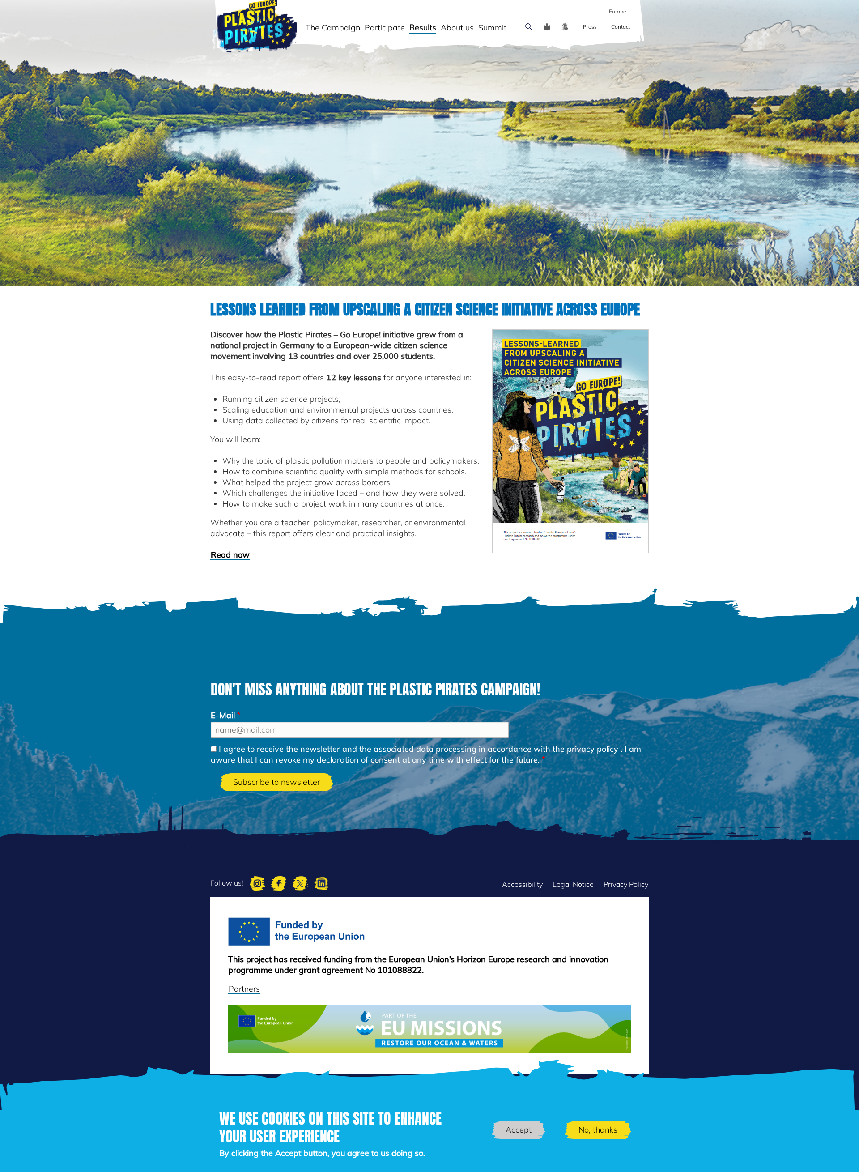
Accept (519, 1130)
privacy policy (592, 749)
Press (590, 26)
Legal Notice (573, 884)
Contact (620, 26)
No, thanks (597, 1130)
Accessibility (522, 884)
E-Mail (223, 715)
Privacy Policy (626, 884)
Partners (244, 989)
